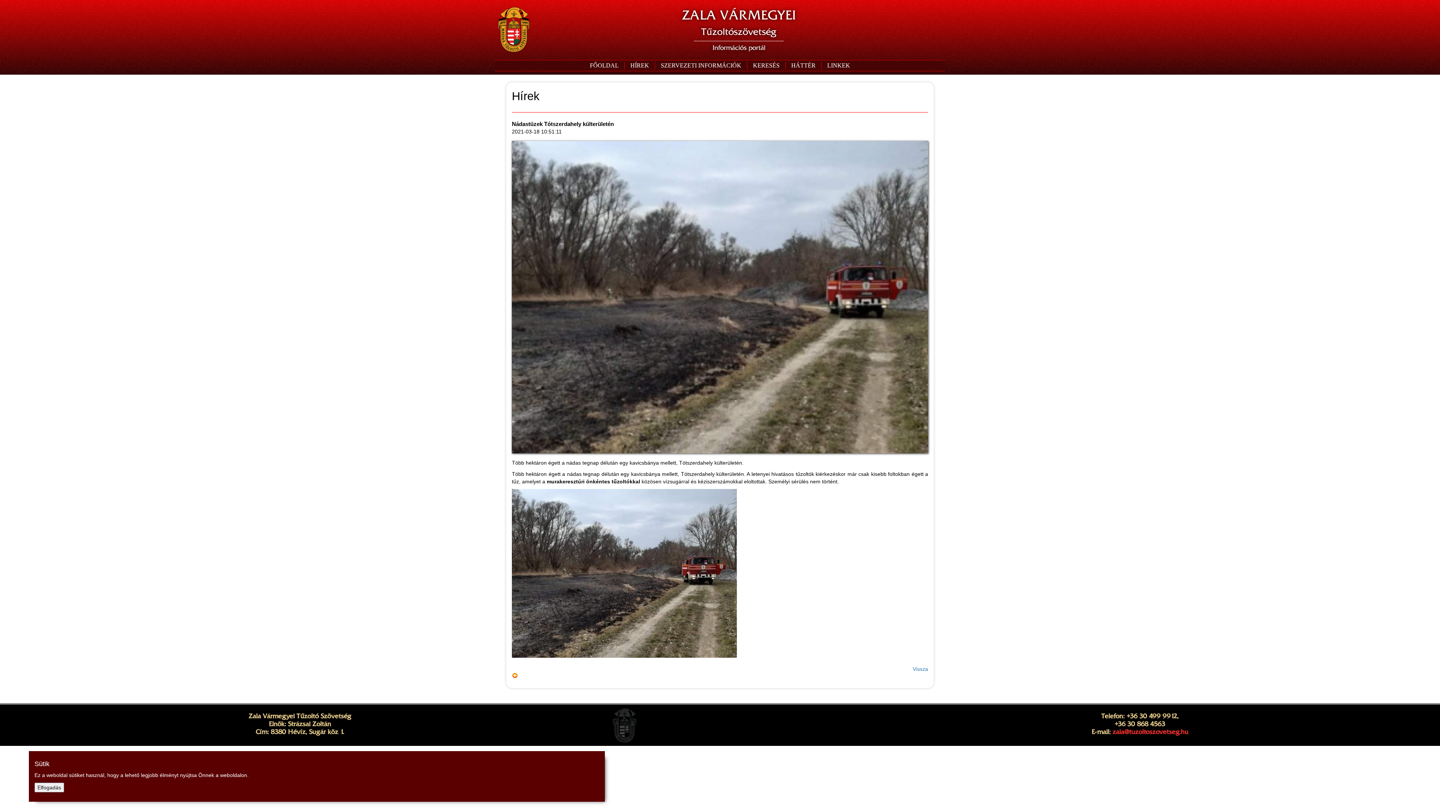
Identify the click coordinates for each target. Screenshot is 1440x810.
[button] (701, 65)
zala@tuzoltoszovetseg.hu (1150, 731)
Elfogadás (49, 787)
